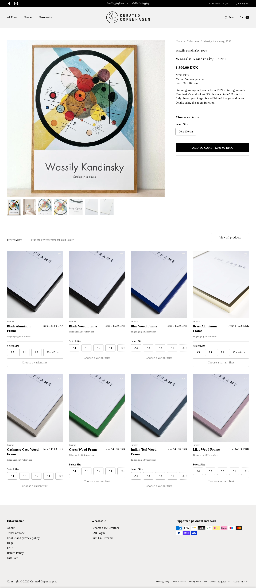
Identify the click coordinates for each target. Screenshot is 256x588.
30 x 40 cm (53, 352)
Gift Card (12, 558)
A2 (98, 347)
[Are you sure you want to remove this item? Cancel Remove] (86, 118)
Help (10, 542)
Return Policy (15, 553)
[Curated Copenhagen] (128, 17)
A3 (36, 352)
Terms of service (179, 581)
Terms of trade (16, 533)
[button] (230, 17)
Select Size (13, 345)
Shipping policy (162, 581)
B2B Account (214, 3)
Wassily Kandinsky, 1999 (191, 50)
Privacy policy (195, 581)
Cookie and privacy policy (23, 538)
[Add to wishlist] (160, 44)
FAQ (10, 548)
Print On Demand (102, 538)
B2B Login (98, 533)
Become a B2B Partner (105, 528)
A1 (110, 347)
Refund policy (210, 581)
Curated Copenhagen (43, 581)
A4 (24, 352)
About (11, 528)
